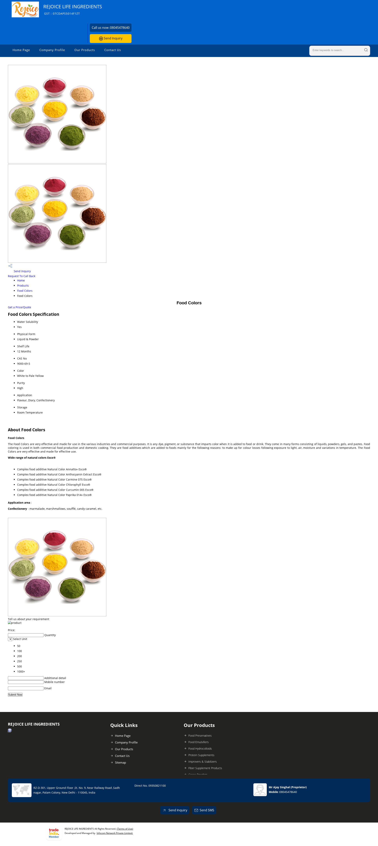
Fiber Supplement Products (205, 768)
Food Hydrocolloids (200, 748)
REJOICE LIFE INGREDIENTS (72, 9)
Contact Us (112, 50)
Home (21, 280)
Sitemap (120, 762)
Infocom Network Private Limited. (115, 833)
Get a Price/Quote (19, 307)
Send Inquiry (112, 38)
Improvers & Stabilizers (202, 761)
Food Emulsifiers (198, 742)
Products (23, 285)
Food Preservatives (200, 735)
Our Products (84, 50)
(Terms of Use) (125, 828)
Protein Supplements (201, 755)
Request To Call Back (21, 276)
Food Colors (24, 291)
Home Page (21, 50)
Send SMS (207, 810)
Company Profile (52, 50)
